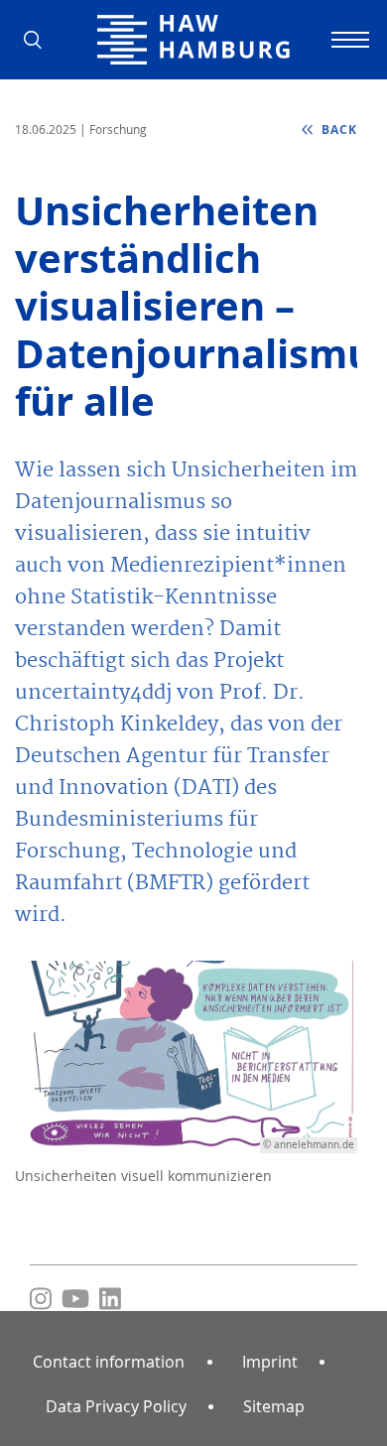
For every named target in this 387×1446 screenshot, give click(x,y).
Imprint (270, 1362)
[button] (39, 40)
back (337, 129)
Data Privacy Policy (116, 1406)
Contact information (109, 1362)
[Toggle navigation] (347, 40)
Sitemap (274, 1406)
